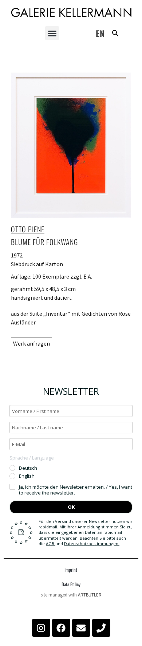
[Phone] (101, 628)
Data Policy (71, 584)
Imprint (70, 569)
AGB (50, 543)
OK (71, 507)
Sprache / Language (31, 458)
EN (100, 33)
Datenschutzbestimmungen (91, 543)
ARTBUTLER (90, 595)
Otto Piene (27, 229)
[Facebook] (61, 628)
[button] (52, 33)
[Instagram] (41, 628)
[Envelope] (81, 628)
